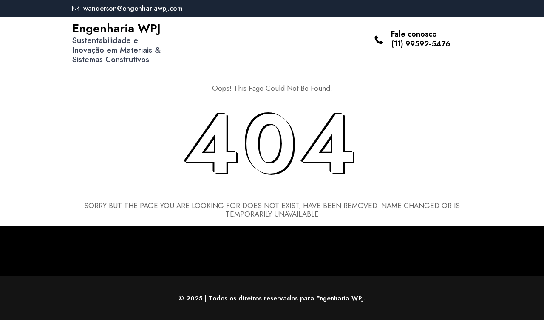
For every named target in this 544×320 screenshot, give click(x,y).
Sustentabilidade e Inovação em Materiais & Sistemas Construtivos (116, 50)
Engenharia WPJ (116, 28)
